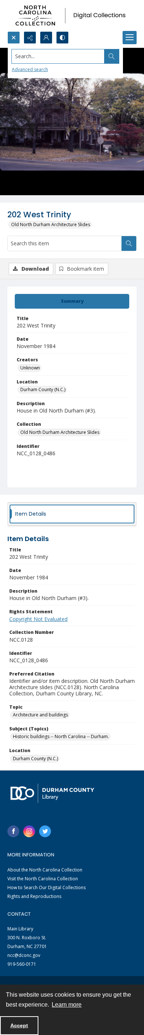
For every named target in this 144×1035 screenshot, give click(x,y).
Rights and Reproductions (34, 896)
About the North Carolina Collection (44, 870)
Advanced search (30, 69)
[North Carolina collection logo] (72, 16)
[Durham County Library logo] (52, 793)
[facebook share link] (13, 831)
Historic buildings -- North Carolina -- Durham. (61, 736)
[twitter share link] (45, 831)
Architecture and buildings (40, 715)
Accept (19, 1025)
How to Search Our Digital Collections (46, 887)
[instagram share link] (29, 831)
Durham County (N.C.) (42, 389)
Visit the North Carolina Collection (42, 879)
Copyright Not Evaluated (38, 618)
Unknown (30, 368)
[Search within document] (128, 243)
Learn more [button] (67, 1004)
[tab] (72, 301)
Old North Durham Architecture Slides (50, 224)
